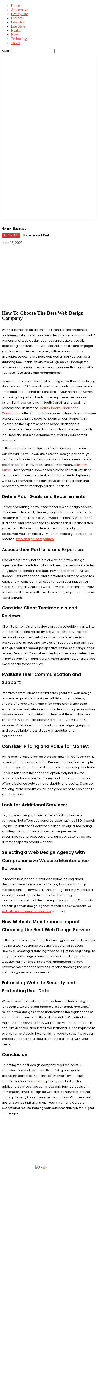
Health (16, 30)
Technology (19, 39)
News (15, 34)
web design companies (35, 539)
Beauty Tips (19, 14)
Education (18, 22)
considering (36, 1081)
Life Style (18, 26)
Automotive (19, 10)
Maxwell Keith (40, 235)
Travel (15, 43)
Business (17, 18)
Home (15, 6)
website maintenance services (26, 911)
